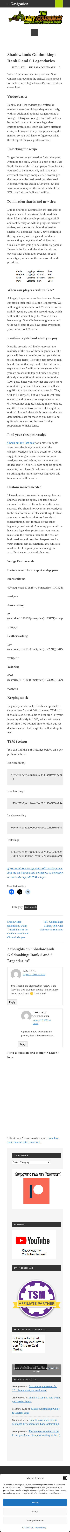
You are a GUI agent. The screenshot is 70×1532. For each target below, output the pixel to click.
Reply (12, 1002)
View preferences (35, 1520)
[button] (65, 1478)
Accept (35, 1502)
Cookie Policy (27, 1528)
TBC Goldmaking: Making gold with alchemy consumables (51, 925)
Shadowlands (30, 907)
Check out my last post (21, 442)
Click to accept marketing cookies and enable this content (36, 1370)
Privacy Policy (40, 1528)
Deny (35, 1511)
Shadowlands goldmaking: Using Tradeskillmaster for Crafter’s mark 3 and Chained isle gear (17, 929)
